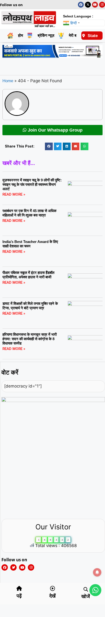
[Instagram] (102, 5)
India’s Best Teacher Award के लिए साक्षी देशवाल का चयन (30, 244)
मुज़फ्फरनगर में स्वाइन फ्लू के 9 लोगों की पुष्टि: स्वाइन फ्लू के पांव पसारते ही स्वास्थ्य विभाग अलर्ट (32, 184)
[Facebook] (81, 5)
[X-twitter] (88, 5)
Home (7, 81)
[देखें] (52, 588)
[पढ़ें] (19, 588)
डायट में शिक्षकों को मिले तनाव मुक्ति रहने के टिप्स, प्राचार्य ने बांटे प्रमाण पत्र (30, 305)
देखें (52, 596)
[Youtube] (95, 5)
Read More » (13, 194)
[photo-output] (53, 400)
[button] (49, 146)
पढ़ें (19, 596)
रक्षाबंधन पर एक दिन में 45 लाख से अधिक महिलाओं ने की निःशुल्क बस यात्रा (29, 213)
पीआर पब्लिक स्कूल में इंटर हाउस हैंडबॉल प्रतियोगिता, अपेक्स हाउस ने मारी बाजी (28, 274)
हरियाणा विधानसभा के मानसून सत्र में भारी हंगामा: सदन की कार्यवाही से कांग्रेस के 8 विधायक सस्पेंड (29, 338)
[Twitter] (13, 567)
